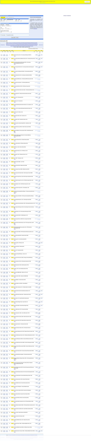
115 (24, 45)
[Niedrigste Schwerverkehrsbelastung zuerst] (38, 51)
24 (27, 42)
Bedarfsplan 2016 (11, 17)
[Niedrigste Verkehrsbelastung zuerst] (36, 51)
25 (28, 42)
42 (13, 43)
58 (28, 43)
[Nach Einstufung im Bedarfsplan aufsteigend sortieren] (41, 51)
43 (14, 43)
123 (34, 45)
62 (32, 43)
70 (8, 44)
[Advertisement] (45, 7)
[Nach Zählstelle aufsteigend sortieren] (24, 51)
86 (23, 44)
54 (24, 43)
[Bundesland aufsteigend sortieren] (9, 51)
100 (36, 44)
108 (15, 45)
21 (24, 42)
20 (23, 42)
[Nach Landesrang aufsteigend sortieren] (7, 51)
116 (25, 45)
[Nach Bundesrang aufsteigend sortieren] (4, 51)
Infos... (15, 59)
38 (9, 43)
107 (14, 45)
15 (18, 42)
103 (9, 45)
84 (21, 44)
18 (21, 42)
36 (7, 43)
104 (10, 45)
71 (9, 44)
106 (13, 45)
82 (19, 44)
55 (25, 43)
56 (26, 43)
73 (11, 44)
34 (36, 42)
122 (32, 45)
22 (25, 42)
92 (29, 44)
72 (10, 44)
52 (22, 43)
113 (21, 45)
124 (35, 45)
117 (26, 45)
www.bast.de (35, 28)
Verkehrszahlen (3, 17)
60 (30, 43)
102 (8, 45)
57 (27, 43)
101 (6, 45)
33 (35, 42)
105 (11, 45)
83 (20, 44)
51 (21, 43)
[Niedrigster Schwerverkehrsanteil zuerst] (38, 52)
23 (26, 42)
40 (11, 43)
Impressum (65, 15)
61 (31, 43)
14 (17, 42)
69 (7, 44)
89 (26, 44)
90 (27, 44)
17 (20, 42)
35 (6, 43)
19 (22, 42)
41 (12, 43)
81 (18, 44)
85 (22, 44)
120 (30, 45)
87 (24, 44)
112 (20, 45)
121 (31, 45)
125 (36, 45)
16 (19, 42)
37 (8, 43)
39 (10, 43)
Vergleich (7, 17)
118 (27, 45)
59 (29, 43)
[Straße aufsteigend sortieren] (12, 51)
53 (23, 43)
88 (25, 44)
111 (19, 45)
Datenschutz (69, 15)
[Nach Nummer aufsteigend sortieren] (1, 51)
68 (6, 44)
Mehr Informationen (42, 2)
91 (28, 44)
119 (29, 45)
